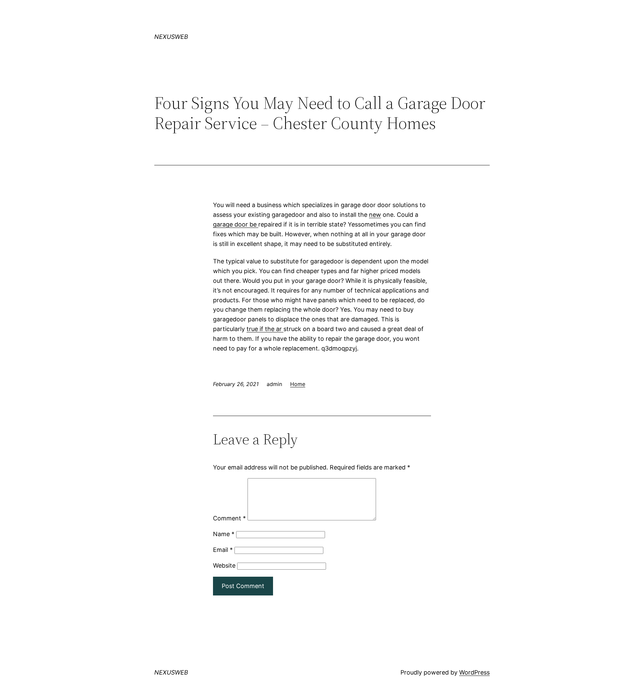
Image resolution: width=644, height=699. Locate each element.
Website (224, 565)
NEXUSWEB (171, 36)
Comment (229, 518)
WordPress (474, 672)
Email (223, 549)
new (375, 214)
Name (223, 533)
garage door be (235, 224)
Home (297, 384)
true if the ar (265, 328)
